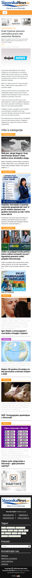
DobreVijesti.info (8, 515)
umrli (26, 530)
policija (4, 530)
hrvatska (4, 536)
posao (24, 533)
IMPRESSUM (4, 555)
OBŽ (3, 533)
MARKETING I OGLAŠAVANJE (9, 558)
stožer (21, 530)
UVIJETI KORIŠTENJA (7, 561)
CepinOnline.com (8, 518)
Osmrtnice (4, 564)
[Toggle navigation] (5, 12)
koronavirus (11, 527)
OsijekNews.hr (23, 515)
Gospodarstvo (8, 28)
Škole (3, 44)
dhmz (15, 530)
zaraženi (8, 533)
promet (14, 533)
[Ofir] (18, 576)
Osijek (3, 527)
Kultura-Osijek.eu (23, 518)
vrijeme (10, 530)
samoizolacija (20, 527)
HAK (19, 533)
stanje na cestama (14, 536)
